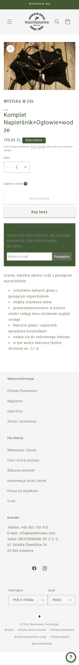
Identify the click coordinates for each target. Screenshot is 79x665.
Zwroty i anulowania (21, 421)
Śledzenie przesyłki (21, 470)
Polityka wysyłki (60, 636)
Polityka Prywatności (22, 391)
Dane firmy (15, 411)
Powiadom (61, 257)
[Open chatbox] (71, 657)
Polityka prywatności (62, 629)
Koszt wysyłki (38, 146)
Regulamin (15, 401)
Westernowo (37, 624)
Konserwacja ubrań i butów (26, 481)
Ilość (7, 158)
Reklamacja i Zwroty (21, 450)
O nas (11, 501)
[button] (9, 22)
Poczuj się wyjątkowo (22, 491)
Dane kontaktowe (42, 643)
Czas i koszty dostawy (23, 460)
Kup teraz (39, 212)
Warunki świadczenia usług (30, 636)
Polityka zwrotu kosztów (32, 629)
